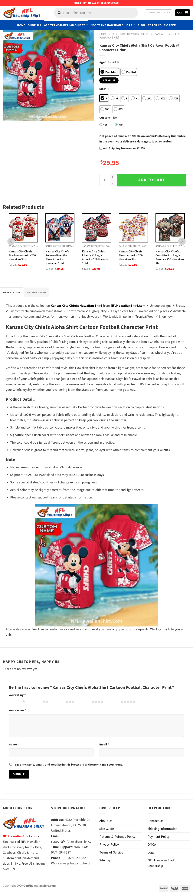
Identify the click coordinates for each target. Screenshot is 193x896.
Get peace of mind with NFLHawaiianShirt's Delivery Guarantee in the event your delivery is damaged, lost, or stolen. (142, 138)
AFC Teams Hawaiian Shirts (64, 25)
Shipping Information (162, 828)
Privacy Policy (109, 844)
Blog (141, 25)
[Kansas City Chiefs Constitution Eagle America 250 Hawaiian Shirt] (170, 228)
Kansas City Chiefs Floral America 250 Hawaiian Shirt (131, 255)
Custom (105, 117)
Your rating (17, 695)
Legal (151, 852)
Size (102, 89)
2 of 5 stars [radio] (34, 701)
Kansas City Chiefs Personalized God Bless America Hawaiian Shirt (57, 257)
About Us (105, 821)
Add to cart (151, 179)
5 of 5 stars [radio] (113, 701)
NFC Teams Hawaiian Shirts (111, 25)
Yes (105, 124)
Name (14, 744)
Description (11, 292)
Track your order (162, 25)
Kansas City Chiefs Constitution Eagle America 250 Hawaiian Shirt (169, 257)
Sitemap (105, 860)
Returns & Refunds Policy (117, 836)
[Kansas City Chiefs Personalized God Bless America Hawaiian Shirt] (60, 228)
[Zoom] (8, 115)
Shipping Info (36, 292)
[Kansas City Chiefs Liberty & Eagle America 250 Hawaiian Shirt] (96, 228)
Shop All (34, 25)
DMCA (152, 844)
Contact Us (155, 821)
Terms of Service (111, 852)
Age (102, 62)
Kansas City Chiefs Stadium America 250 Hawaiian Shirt (22, 255)
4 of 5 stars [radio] (83, 701)
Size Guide (106, 828)
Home (21, 25)
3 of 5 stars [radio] (57, 701)
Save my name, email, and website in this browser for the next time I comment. (69, 764)
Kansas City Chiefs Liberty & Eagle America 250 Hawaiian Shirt (96, 257)
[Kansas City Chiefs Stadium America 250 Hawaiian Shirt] (23, 228)
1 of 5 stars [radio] (14, 701)
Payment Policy (158, 836)
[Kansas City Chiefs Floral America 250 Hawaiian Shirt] (133, 228)
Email (104, 744)
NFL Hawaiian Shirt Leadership (161, 863)
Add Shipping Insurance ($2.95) (124, 148)
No (121, 124)
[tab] (11, 292)
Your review (17, 710)
